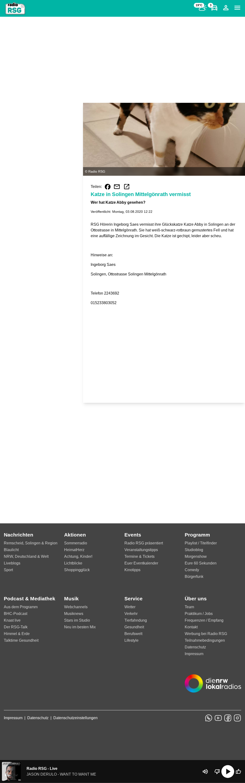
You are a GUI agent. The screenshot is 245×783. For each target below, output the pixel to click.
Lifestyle (131, 640)
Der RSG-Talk (16, 627)
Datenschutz (195, 647)
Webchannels (76, 607)
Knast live (12, 620)
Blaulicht (11, 550)
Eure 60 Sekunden (201, 563)
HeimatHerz (74, 550)
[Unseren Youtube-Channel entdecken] (218, 718)
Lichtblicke (73, 563)
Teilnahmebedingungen (205, 640)
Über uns (196, 598)
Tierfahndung (135, 620)
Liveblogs (12, 563)
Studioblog (194, 550)
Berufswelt (133, 634)
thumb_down (217, 771)
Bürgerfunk (194, 577)
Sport (8, 570)
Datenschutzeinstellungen (75, 718)
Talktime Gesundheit (21, 640)
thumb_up (238, 771)
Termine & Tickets (139, 556)
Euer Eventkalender (141, 563)
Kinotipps (132, 570)
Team (189, 607)
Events (132, 534)
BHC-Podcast (15, 614)
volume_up (205, 771)
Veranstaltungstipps (141, 550)
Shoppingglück (77, 570)
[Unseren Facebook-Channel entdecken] (228, 718)
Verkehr (131, 614)
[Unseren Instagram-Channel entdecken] (237, 718)
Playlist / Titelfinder (201, 543)
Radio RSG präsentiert (143, 543)
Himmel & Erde (17, 634)
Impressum (194, 654)
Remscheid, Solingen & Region (30, 543)
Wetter (129, 607)
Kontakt (191, 627)
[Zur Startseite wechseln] (15, 8)
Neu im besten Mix (80, 627)
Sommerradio (75, 543)
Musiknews (73, 614)
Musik (71, 598)
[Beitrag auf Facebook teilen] (108, 187)
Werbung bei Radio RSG (206, 634)
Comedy (192, 570)
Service (133, 598)
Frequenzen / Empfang (204, 620)
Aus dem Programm (21, 607)
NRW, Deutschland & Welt (26, 556)
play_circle (227, 771)
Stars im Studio (77, 620)
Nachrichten (18, 534)
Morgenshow (196, 556)
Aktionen (75, 534)
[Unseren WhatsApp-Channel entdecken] (208, 718)
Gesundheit (134, 627)
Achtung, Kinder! (78, 556)
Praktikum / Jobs (199, 614)
